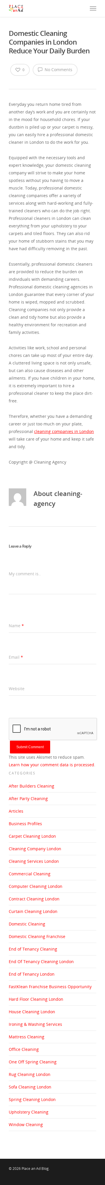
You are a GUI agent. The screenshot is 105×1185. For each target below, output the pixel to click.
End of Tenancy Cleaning (33, 949)
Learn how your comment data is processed (51, 764)
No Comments (57, 69)
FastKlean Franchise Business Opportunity (50, 986)
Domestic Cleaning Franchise (37, 936)
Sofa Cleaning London (30, 1087)
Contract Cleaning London (34, 899)
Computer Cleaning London (35, 886)
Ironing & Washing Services (35, 1024)
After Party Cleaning (28, 798)
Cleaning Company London (35, 848)
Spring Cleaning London (32, 1099)
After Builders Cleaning (31, 786)
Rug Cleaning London (29, 1074)
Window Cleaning (26, 1124)
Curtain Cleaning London (33, 911)
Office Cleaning (24, 1049)
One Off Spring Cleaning (33, 1062)
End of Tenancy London (32, 974)
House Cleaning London (32, 1011)
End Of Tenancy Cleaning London (41, 961)
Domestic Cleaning (27, 924)
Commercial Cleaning (29, 874)
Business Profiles (25, 823)
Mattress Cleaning (26, 1036)
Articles (16, 811)
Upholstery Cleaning (28, 1112)
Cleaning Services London (34, 861)
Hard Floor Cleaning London (36, 999)
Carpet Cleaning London (32, 836)
